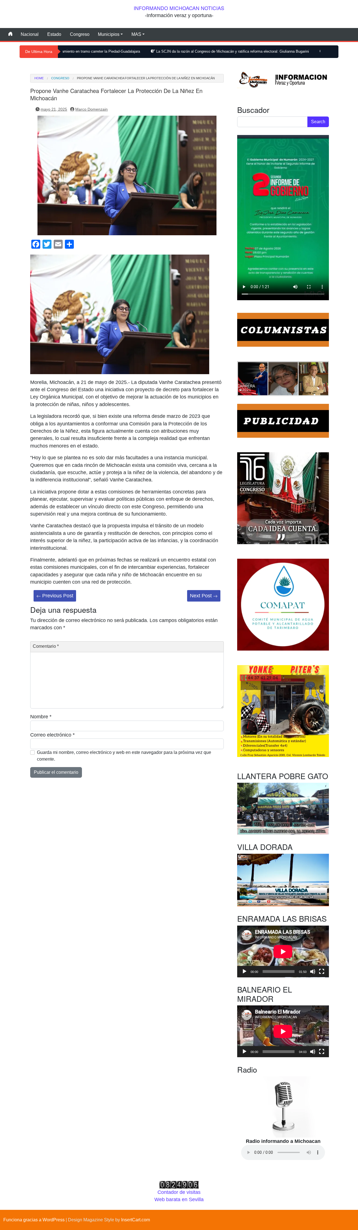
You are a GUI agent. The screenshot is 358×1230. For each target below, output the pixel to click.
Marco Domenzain (91, 109)
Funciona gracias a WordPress (34, 1219)
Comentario (46, 646)
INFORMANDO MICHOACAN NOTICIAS (179, 7)
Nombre (40, 716)
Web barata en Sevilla (179, 1199)
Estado (54, 34)
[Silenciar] (312, 971)
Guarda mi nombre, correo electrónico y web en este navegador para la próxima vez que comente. (124, 755)
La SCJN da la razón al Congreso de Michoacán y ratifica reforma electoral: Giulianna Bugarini (182, 51)
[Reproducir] (244, 971)
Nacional (30, 34)
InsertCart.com (135, 1219)
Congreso (80, 34)
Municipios (108, 34)
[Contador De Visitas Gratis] (179, 1184)
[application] (283, 951)
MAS (136, 34)
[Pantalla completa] (321, 971)
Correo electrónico (52, 735)
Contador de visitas (179, 1192)
